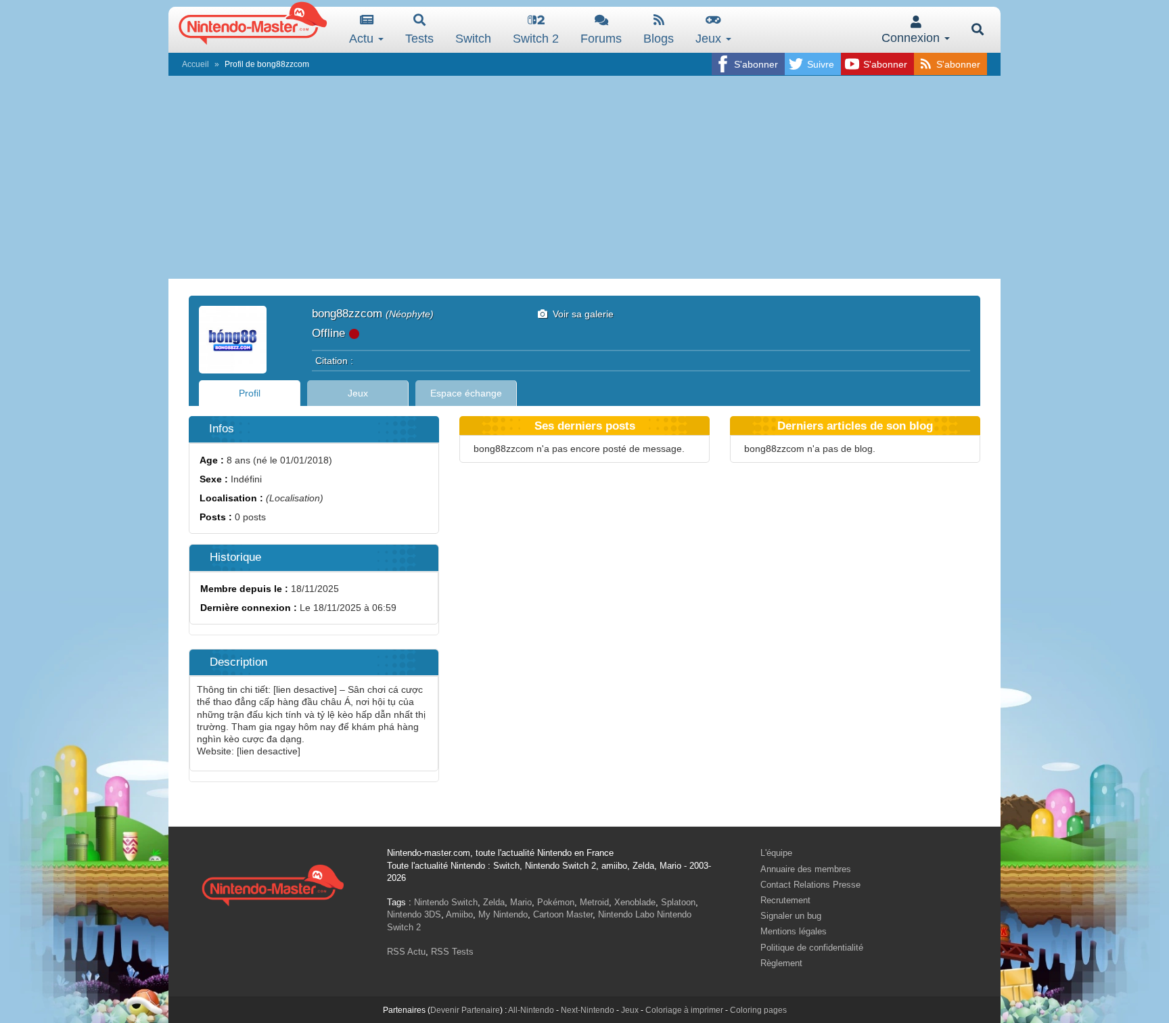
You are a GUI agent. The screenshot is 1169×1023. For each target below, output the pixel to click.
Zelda (494, 902)
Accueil (195, 64)
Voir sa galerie (580, 314)
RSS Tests (452, 952)
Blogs (658, 38)
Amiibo (459, 914)
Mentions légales (793, 931)
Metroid (594, 902)
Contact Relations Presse (810, 885)
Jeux (710, 38)
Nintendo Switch (446, 902)
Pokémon (555, 902)
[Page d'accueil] (273, 883)
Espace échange (466, 393)
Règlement (781, 963)
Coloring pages (758, 1010)
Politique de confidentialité (811, 947)
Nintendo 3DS (414, 914)
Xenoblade (635, 902)
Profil (249, 393)
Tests (419, 38)
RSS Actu (406, 952)
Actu (363, 38)
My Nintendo (503, 914)
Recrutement (785, 900)
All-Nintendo (531, 1010)
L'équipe (776, 853)
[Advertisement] (584, 177)
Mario (521, 902)
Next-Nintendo (587, 1010)
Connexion (912, 38)
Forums (601, 38)
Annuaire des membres (805, 869)
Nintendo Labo (626, 914)
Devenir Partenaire (465, 1010)
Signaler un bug (790, 916)
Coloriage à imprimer (684, 1010)
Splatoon (678, 902)
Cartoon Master (563, 914)
